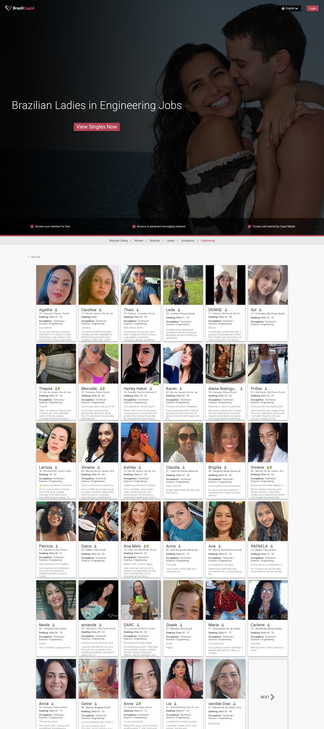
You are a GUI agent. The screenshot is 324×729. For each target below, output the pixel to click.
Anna (171, 546)
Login (312, 8)
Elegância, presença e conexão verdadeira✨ (141, 485)
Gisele (171, 625)
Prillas (256, 388)
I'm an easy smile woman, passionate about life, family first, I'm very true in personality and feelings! (97, 414)
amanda (88, 625)
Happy (169, 647)
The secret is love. (48, 721)
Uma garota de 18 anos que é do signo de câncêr (141, 406)
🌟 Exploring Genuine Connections (56, 485)
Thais (129, 309)
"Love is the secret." (134, 721)
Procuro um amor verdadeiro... (182, 406)
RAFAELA (259, 546)
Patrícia (46, 546)
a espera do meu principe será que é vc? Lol (98, 642)
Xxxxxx (42, 643)
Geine (86, 703)
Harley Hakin (135, 388)
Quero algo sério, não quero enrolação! (98, 406)
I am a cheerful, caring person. (55, 647)
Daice (86, 546)
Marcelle (89, 388)
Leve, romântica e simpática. (54, 564)
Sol (253, 309)
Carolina (88, 309)
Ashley (130, 467)
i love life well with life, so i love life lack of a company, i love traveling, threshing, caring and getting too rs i (97, 651)
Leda (170, 309)
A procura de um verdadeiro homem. (268, 564)
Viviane (88, 467)
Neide (44, 625)
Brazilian (155, 240)
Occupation (187, 240)
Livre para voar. (216, 643)
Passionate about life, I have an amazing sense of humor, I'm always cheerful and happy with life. (182, 414)
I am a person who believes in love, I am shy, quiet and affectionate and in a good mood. (54, 572)
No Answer (214, 723)
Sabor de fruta (173, 486)
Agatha (45, 309)
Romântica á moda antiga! (138, 642)
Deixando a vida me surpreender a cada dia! (225, 406)
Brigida (214, 467)
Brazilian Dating (118, 240)
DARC (129, 625)
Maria (213, 625)
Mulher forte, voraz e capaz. (138, 564)
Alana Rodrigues (223, 388)
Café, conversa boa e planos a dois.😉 (98, 485)
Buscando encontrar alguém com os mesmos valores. (268, 485)
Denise (211, 327)
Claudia (173, 467)
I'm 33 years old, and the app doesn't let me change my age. (266, 570)
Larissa (45, 467)
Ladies (171, 240)
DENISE (215, 309)
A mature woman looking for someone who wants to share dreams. (224, 493)
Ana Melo (132, 546)
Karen (171, 388)
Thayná (45, 388)
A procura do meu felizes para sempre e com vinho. (268, 406)
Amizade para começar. (221, 564)
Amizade (255, 643)
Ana (212, 546)
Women (138, 240)
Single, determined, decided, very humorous (183, 491)
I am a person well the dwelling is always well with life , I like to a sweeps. (225, 650)
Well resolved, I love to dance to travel (267, 649)
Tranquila (171, 564)
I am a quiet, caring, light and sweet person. (181, 570)
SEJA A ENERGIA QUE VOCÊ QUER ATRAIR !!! (98, 722)
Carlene (258, 625)
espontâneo (45, 327)
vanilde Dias (219, 703)
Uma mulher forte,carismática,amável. (225, 486)
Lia (168, 703)
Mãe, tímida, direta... (134, 327)
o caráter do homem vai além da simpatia (183, 721)
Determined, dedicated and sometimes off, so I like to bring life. (225, 571)
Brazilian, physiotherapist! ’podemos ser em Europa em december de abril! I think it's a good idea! (181, 333)
